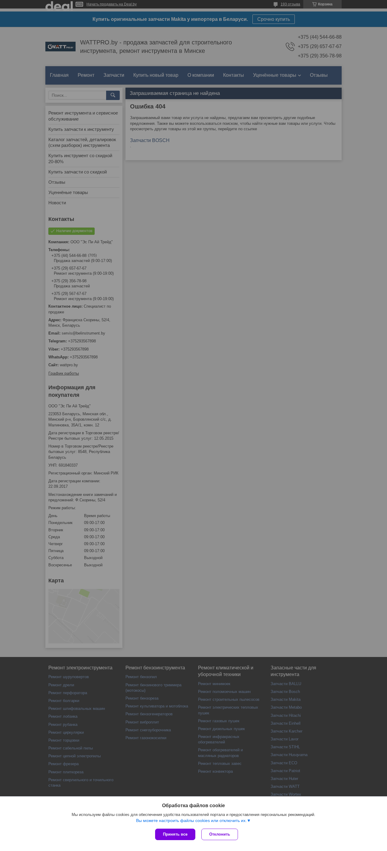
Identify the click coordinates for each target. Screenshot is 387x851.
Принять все (175, 834)
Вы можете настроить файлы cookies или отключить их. (191, 820)
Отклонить (219, 834)
